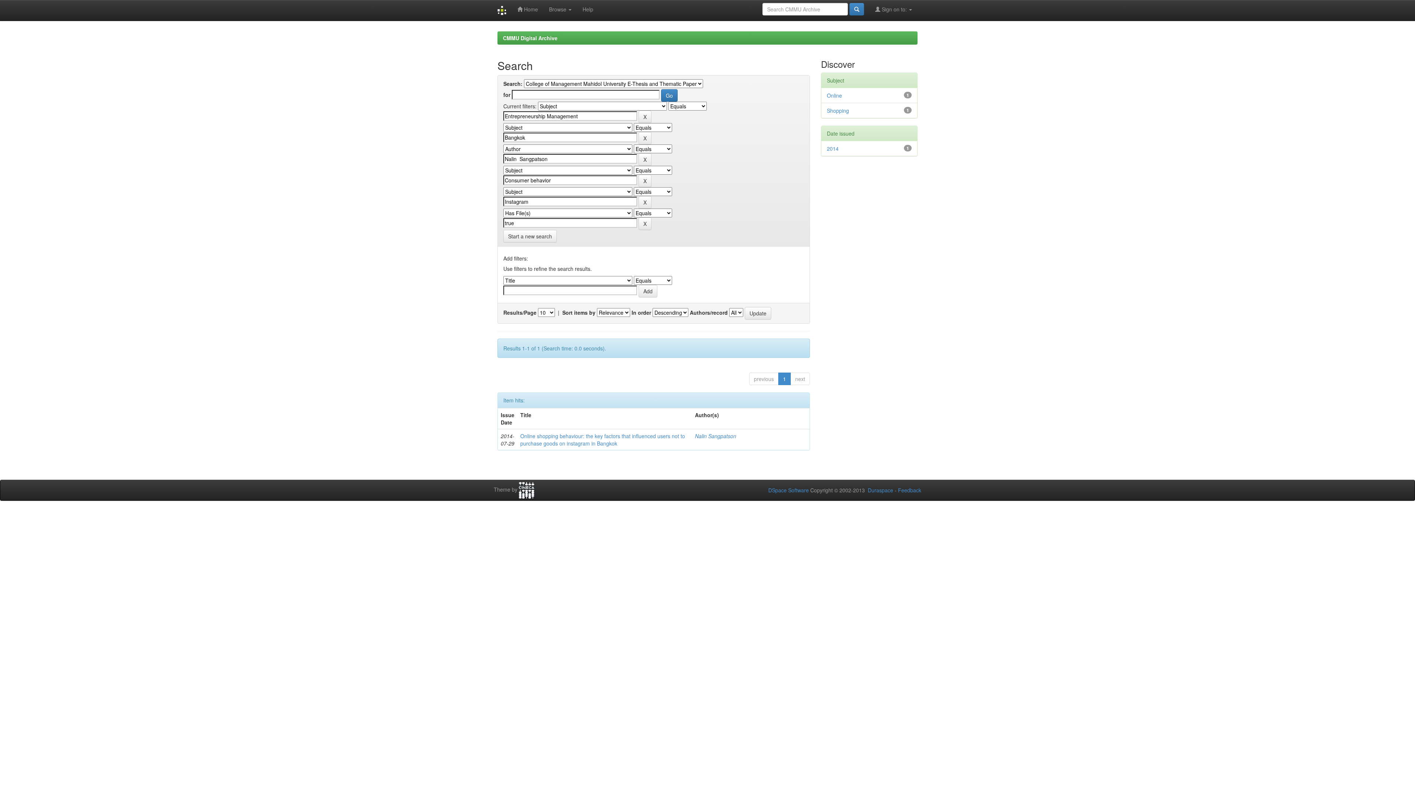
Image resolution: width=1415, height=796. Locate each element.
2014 (833, 148)
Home (530, 9)
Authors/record (709, 312)
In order (641, 312)
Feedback (909, 490)
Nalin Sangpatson (715, 436)
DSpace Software (788, 490)
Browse (558, 9)
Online (834, 95)
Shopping (838, 110)
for (506, 94)
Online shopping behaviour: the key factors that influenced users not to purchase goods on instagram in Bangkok (602, 439)
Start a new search (530, 236)
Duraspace (880, 490)
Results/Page (520, 312)
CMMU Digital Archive (530, 38)
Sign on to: (894, 9)
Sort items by (578, 312)
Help (588, 9)
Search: (513, 83)
